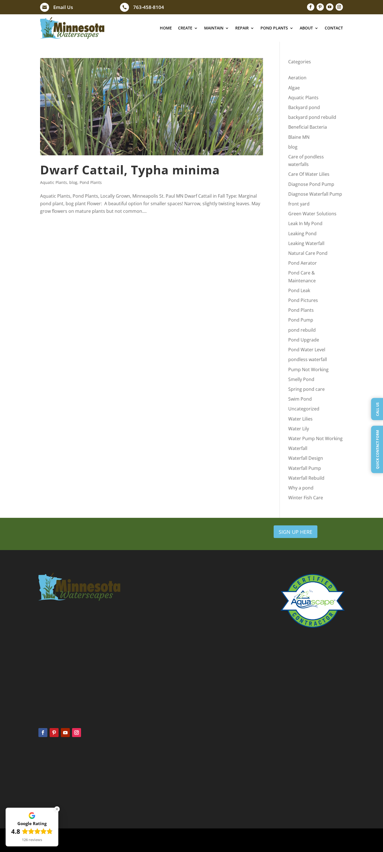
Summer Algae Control (138, 772)
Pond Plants (274, 28)
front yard (299, 204)
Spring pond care (306, 389)
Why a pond (300, 488)
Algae (294, 88)
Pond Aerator (302, 263)
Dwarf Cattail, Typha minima (130, 169)
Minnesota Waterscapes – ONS (306, 767)
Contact (334, 28)
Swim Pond (300, 399)
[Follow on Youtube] (329, 7)
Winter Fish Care (305, 498)
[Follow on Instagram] (339, 7)
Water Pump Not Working (315, 438)
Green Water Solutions (312, 214)
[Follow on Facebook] (310, 7)
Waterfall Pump (304, 468)
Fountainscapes (51, 780)
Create (185, 28)
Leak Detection (212, 772)
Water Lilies (300, 419)
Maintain (213, 28)
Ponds (43, 765)
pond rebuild (302, 330)
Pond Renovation (214, 787)
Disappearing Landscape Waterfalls (310, 781)
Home (166, 28)
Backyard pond (304, 107)
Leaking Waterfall (306, 243)
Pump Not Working (308, 369)
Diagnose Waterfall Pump (315, 194)
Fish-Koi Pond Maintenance (303, 803)
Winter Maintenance (136, 787)
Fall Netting (128, 780)
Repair (242, 28)
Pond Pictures (303, 300)
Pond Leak (299, 290)
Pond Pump (300, 320)
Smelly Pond (301, 379)
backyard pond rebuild (312, 117)
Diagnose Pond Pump (311, 184)
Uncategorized (303, 409)
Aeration (297, 78)
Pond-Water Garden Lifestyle (305, 796)
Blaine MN (299, 137)
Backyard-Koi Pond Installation (306, 774)
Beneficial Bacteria (307, 127)
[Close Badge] (57, 809)
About (306, 28)
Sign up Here (295, 531)
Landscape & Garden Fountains (307, 789)
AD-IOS (257, 840)
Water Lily (298, 429)
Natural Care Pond (307, 253)
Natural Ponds (50, 787)
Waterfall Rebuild (306, 478)
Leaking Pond (302, 233)
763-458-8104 (148, 7)
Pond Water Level (306, 350)
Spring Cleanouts (133, 765)
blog (73, 182)
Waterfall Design (305, 458)
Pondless (46, 772)
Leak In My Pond (305, 223)
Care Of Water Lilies (308, 174)
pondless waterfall (307, 359)
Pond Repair (210, 765)
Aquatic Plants (53, 182)
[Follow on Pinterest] (320, 7)
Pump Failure (211, 780)
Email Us (63, 7)
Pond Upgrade (303, 340)
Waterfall (297, 448)
